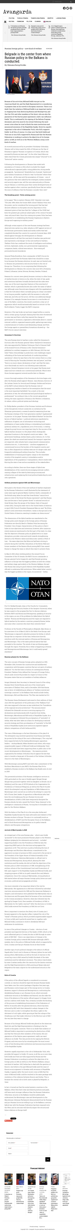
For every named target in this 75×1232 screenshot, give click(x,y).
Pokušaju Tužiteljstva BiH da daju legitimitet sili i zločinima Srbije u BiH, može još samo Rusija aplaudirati (66, 1198)
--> (5, 1115)
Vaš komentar (34, 1142)
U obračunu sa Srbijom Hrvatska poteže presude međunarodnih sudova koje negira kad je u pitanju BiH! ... (19, 29)
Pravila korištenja (34, 1226)
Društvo (50, 18)
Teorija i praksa (22, 18)
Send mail (9, 1120)
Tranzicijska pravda (38, 18)
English (48, 21)
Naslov (10, 1153)
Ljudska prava (61, 18)
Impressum (42, 1226)
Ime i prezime (11, 1142)
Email (10, 1148)
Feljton (29, 21)
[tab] (57, 838)
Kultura (11, 21)
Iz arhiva (38, 21)
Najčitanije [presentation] (57, 838)
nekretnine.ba (51, 1229)
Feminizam (20, 21)
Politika (11, 18)
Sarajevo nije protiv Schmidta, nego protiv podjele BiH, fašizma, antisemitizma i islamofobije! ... (38, 29)
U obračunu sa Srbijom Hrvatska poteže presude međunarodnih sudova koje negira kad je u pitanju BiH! (8, 1201)
